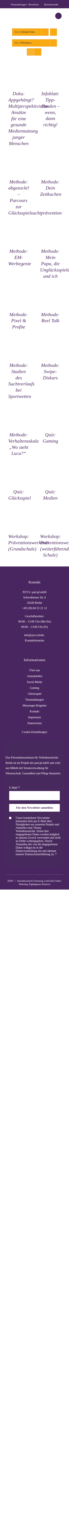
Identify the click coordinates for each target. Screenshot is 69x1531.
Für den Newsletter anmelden (34, 807)
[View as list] (37, 52)
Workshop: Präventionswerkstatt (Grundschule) (28, 543)
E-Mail (13, 787)
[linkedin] (34, 863)
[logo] (18, 12)
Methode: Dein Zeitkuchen (50, 188)
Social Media (34, 682)
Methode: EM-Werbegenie (19, 257)
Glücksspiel (34, 693)
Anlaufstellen (34, 676)
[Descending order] (53, 32)
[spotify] (40, 863)
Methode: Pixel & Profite (18, 321)
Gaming (34, 687)
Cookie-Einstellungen (34, 732)
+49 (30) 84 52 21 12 (34, 608)
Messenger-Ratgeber (35, 705)
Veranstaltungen (34, 699)
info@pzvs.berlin (34, 635)
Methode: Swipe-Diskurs (50, 371)
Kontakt (34, 711)
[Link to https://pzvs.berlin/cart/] (58, 16)
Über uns (34, 670)
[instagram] (29, 863)
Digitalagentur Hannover (39, 884)
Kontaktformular (34, 640)
